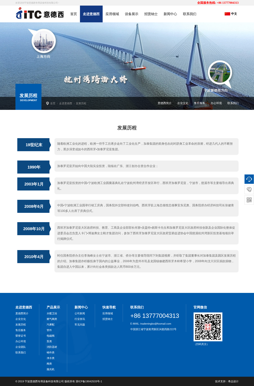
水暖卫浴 (52, 313)
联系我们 (189, 14)
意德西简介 (165, 103)
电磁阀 (50, 335)
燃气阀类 (52, 318)
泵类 (49, 341)
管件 (49, 330)
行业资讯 (80, 318)
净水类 (50, 358)
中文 (234, 13)
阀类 (49, 363)
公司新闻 (80, 313)
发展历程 (20, 324)
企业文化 (182, 103)
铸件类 (50, 352)
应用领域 (112, 14)
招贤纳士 (151, 14)
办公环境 (216, 103)
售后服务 (199, 103)
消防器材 (52, 346)
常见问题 (80, 324)
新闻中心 (170, 14)
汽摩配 (50, 324)
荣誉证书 (20, 335)
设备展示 (131, 14)
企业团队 (20, 346)
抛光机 (50, 369)
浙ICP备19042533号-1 (89, 381)
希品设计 (233, 381)
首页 (73, 14)
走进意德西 (91, 14)
